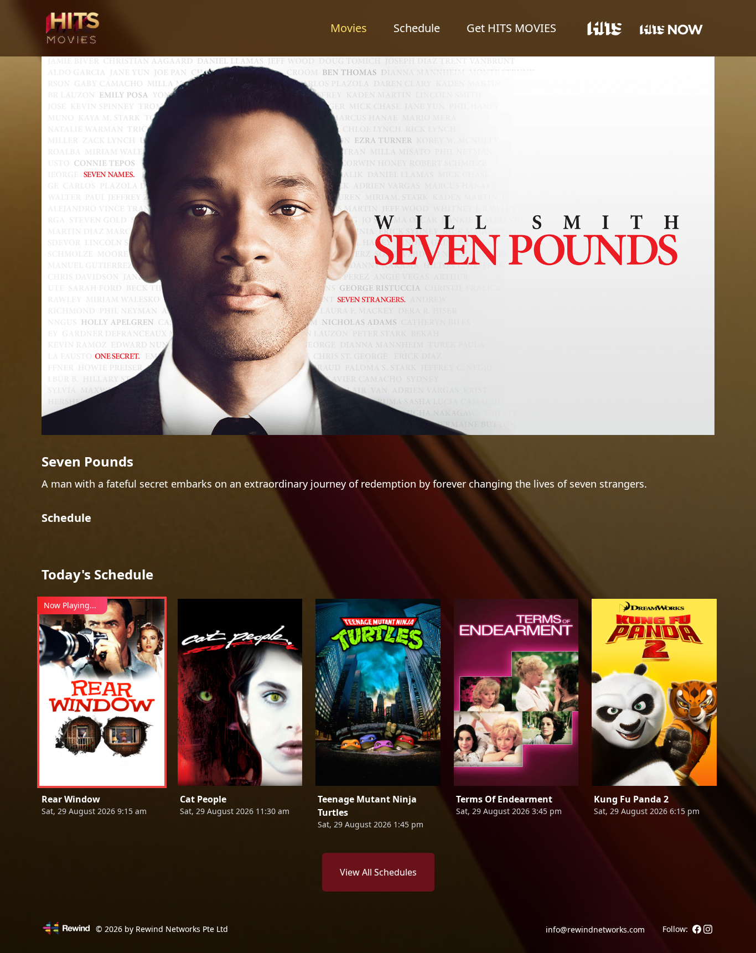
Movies (348, 27)
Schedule (416, 27)
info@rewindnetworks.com (595, 929)
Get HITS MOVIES (511, 27)
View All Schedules (378, 872)
